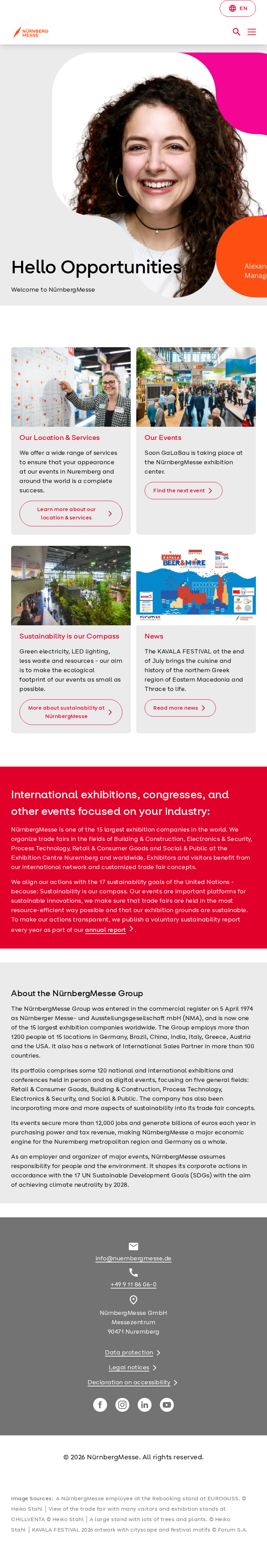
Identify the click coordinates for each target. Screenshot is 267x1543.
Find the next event (179, 490)
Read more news (175, 707)
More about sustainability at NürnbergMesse (66, 712)
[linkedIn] (145, 1405)
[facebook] (100, 1405)
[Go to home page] (69, 34)
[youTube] (167, 1405)
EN (237, 8)
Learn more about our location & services (66, 513)
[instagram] (122, 1405)
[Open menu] (252, 32)
